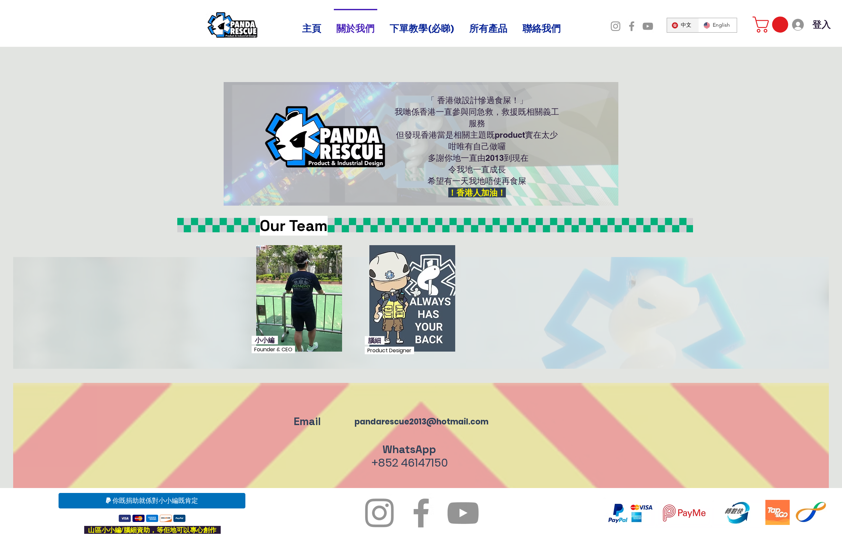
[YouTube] (647, 26)
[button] (772, 24)
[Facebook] (631, 26)
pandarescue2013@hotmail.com (421, 421)
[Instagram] (615, 26)
